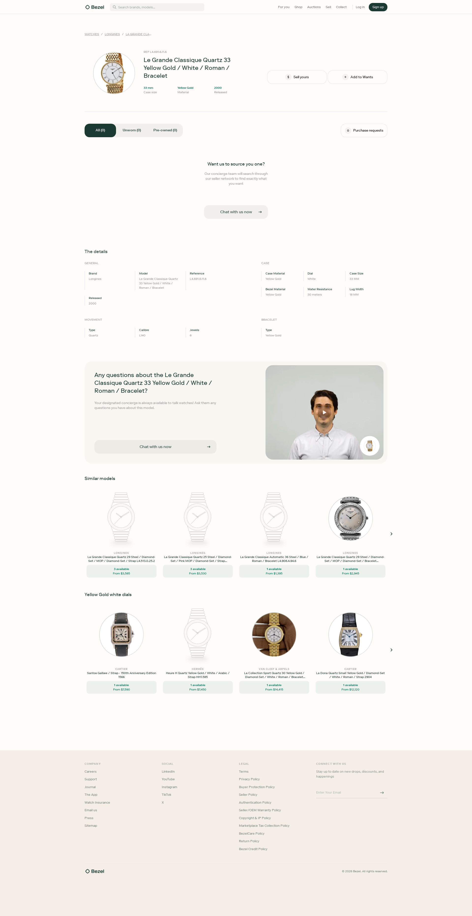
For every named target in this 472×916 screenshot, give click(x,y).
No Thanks (210, 492)
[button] (210, 433)
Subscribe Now (209, 479)
